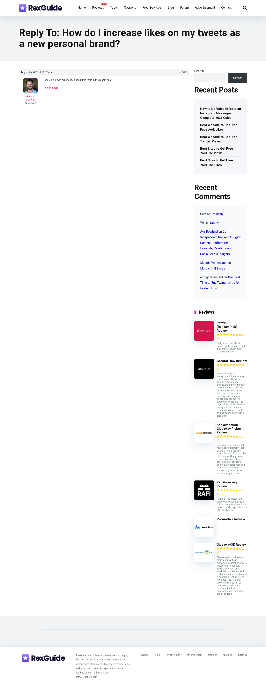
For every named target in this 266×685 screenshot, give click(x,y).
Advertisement (205, 7)
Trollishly (217, 214)
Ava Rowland (209, 231)
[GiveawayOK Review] (204, 561)
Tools (114, 7)
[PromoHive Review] (204, 536)
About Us (227, 655)
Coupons (130, 7)
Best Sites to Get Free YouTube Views (216, 151)
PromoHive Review (231, 519)
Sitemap (242, 655)
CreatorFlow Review (232, 361)
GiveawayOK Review (232, 544)
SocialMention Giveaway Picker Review (229, 428)
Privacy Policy (173, 655)
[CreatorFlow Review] (204, 377)
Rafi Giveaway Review (227, 484)
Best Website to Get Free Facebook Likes (219, 127)
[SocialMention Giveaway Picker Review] (204, 441)
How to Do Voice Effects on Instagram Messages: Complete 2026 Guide (220, 113)
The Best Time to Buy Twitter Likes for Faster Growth (220, 282)
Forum (184, 7)
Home (82, 7)
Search (199, 71)
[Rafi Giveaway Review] (204, 499)
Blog (171, 7)
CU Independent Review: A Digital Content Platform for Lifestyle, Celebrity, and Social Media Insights (220, 243)
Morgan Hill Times (212, 268)
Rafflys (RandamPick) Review (227, 326)
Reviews (98, 7)
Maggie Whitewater (213, 263)
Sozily (214, 223)
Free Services (151, 7)
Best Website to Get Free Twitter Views (219, 139)
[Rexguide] (40, 6)
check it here (51, 87)
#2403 (183, 72)
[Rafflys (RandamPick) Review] (204, 340)
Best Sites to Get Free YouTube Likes (216, 162)
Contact (226, 7)
